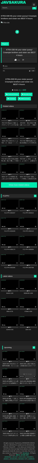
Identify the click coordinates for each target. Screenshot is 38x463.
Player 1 (5, 44)
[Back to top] (32, 457)
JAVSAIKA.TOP (22, 459)
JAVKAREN (29, 457)
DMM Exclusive (25, 98)
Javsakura (26, 453)
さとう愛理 (22, 90)
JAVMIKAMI (7, 457)
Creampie (12, 98)
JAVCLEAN (22, 457)
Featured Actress (13, 94)
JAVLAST (15, 457)
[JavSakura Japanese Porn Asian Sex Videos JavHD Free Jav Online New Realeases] (15, 2)
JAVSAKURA (13, 459)
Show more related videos (19, 185)
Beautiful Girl (27, 94)
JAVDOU (6, 459)
